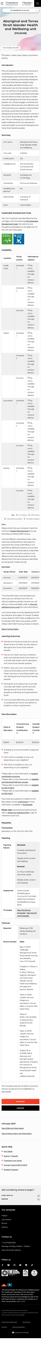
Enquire (20, 1108)
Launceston (6, 1220)
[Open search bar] (37, 3)
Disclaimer (26, 1322)
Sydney (5, 1227)
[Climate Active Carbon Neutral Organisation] (25, 1273)
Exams (7, 1156)
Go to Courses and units (11, 48)
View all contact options (11, 1250)
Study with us (7, 1195)
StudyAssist (27, 805)
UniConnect (23, 802)
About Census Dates (10, 629)
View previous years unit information (17, 1134)
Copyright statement (9, 1322)
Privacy (4, 1327)
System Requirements (19, 531)
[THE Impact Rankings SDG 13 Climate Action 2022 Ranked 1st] (11, 1273)
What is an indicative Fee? (18, 813)
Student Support (11, 1170)
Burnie (4, 1223)
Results (15, 1156)
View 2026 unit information (13, 1128)
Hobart (4, 1216)
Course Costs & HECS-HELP (15, 1165)
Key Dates (8, 1151)
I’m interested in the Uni (19, 10)
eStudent (20, 1101)
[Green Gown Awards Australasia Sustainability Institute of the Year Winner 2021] (34, 1273)
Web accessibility (18, 1327)
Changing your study (13, 1161)
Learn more (21, 1301)
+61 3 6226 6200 (9, 1243)
